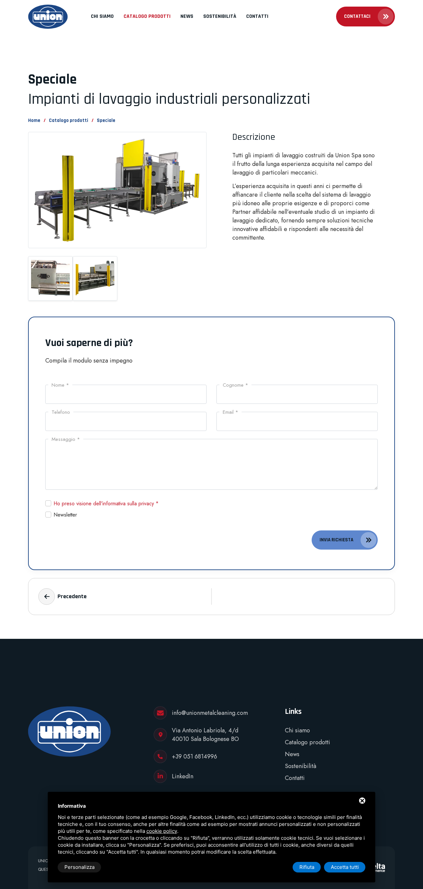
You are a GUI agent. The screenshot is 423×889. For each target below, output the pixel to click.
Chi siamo (102, 16)
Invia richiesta (336, 540)
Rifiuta (306, 867)
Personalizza (79, 867)
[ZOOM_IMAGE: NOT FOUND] (117, 193)
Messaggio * (66, 439)
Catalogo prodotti (147, 16)
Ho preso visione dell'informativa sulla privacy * (106, 503)
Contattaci (357, 16)
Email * (230, 412)
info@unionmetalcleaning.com (210, 713)
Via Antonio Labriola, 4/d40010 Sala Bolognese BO (205, 734)
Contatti (257, 16)
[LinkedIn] (160, 776)
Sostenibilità (219, 16)
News (186, 16)
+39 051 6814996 (194, 756)
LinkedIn (182, 776)
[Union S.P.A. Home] (48, 17)
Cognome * (235, 385)
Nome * (60, 385)
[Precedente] (46, 596)
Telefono (61, 412)
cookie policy (161, 831)
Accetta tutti (345, 867)
